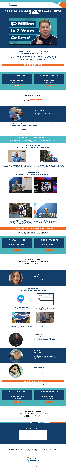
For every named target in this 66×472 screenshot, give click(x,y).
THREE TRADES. (39, 100)
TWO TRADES (33, 100)
